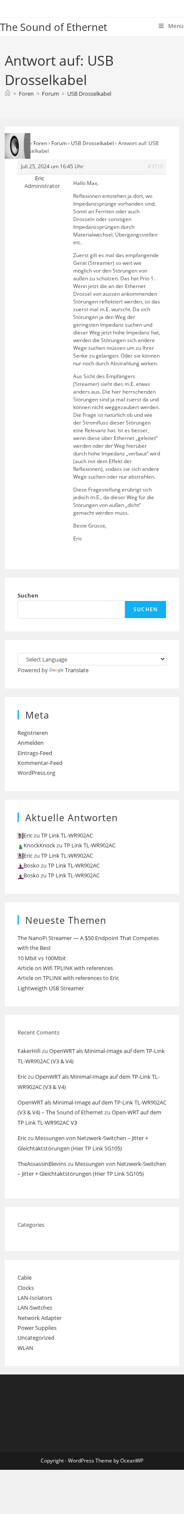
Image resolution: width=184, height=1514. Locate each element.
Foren (40, 143)
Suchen (28, 595)
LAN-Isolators (35, 1298)
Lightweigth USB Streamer (51, 988)
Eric (22, 1076)
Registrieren (33, 733)
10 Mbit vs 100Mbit (42, 958)
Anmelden (31, 742)
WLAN (25, 1348)
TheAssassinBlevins (42, 1164)
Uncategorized (36, 1337)
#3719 (155, 166)
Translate (77, 670)
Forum (59, 143)
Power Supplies (37, 1328)
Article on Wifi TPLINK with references (65, 968)
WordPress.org (36, 773)
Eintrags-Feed (35, 753)
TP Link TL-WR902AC (67, 835)
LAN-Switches (35, 1307)
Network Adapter (40, 1318)
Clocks (26, 1288)
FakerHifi (29, 1051)
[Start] (8, 93)
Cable (25, 1277)
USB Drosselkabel (89, 93)
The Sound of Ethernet (53, 27)
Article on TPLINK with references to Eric (68, 978)
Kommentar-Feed (40, 763)
